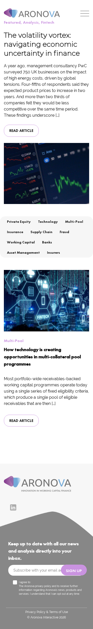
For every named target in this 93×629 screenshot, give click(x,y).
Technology (48, 221)
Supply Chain (41, 232)
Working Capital (21, 242)
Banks (47, 242)
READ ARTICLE (21, 130)
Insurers (53, 252)
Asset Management (23, 252)
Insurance (15, 232)
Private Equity (19, 221)
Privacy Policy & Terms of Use (46, 612)
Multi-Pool (74, 221)
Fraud (64, 232)
